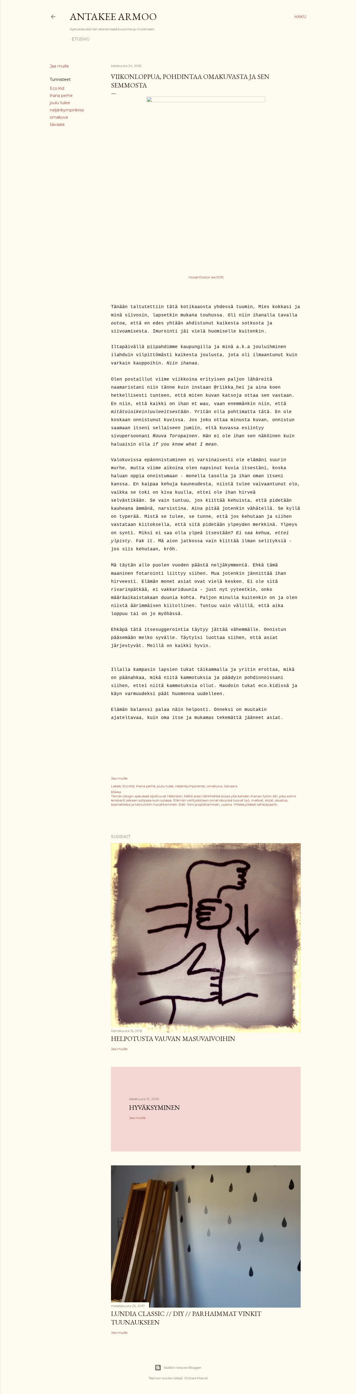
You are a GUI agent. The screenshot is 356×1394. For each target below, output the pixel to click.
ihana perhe (61, 95)
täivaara (57, 124)
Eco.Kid (57, 88)
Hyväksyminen (154, 1107)
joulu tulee (60, 102)
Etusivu (81, 39)
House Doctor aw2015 (206, 277)
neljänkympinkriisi (67, 110)
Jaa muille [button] (59, 66)
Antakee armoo (113, 16)
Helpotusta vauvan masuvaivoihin (173, 1038)
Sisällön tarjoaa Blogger (182, 1367)
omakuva (59, 117)
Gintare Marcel (196, 1378)
